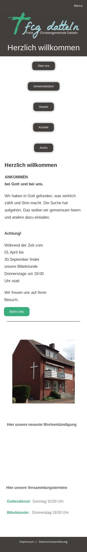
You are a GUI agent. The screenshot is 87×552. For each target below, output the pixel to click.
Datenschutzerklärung (53, 542)
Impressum (26, 542)
